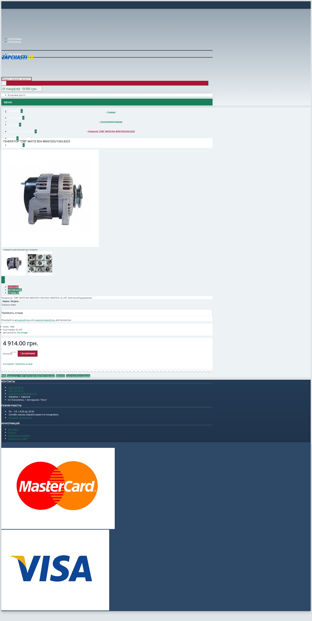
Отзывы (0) (13, 292)
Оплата (12, 432)
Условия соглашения (20, 417)
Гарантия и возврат (19, 435)
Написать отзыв (23, 363)
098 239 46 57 (16, 390)
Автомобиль (15, 290)
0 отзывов (8, 363)
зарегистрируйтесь (45, 320)
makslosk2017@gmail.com (23, 393)
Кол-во (6, 353)
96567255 (60, 375)
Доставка (13, 429)
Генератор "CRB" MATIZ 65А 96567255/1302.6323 (31, 375)
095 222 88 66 (16, 387)
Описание (13, 287)
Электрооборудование (78, 375)
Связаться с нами (17, 438)
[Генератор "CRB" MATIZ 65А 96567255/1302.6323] (50, 246)
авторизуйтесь (22, 320)
